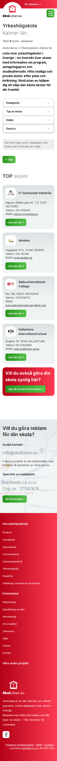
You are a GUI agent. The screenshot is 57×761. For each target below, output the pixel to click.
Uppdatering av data (14, 609)
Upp (10, 159)
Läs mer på (15, 222)
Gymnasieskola (11, 554)
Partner (6, 645)
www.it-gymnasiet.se (26, 214)
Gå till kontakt (13, 499)
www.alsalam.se (23, 257)
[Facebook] (6, 734)
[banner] (12, 10)
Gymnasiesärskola (12, 561)
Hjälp (5, 638)
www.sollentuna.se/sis (26, 348)
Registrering (9, 602)
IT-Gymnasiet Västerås (35, 193)
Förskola (7, 532)
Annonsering (9, 616)
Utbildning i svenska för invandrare (21, 583)
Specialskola (9, 547)
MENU (50, 13)
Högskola (8, 575)
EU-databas (31, 4)
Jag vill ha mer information (24, 389)
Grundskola (9, 539)
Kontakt (7, 652)
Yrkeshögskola (29, 48)
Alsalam (24, 240)
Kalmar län (46, 48)
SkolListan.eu (10, 48)
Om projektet (10, 623)
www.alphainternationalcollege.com (25, 305)
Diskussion (8, 631)
